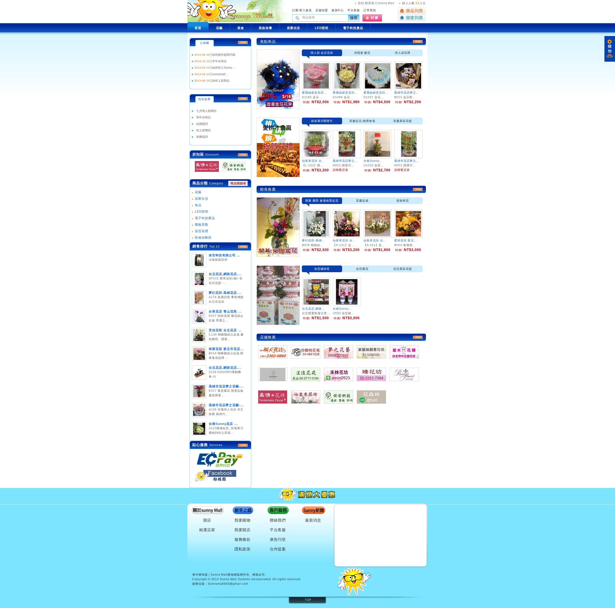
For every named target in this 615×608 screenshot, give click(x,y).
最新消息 (313, 520)
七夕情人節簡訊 (206, 111)
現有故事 (204, 99)
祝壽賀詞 (202, 136)
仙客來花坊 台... (344, 240)
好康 (374, 18)
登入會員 (305, 10)
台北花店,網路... (313, 308)
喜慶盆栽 (362, 200)
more (243, 246)
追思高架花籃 (402, 269)
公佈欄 (204, 43)
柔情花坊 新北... (405, 240)
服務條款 (242, 539)
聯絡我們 (278, 520)
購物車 (609, 49)
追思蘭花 (362, 269)
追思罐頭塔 (322, 269)
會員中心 (338, 10)
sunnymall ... (220, 74)
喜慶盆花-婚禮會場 (362, 121)
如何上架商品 (220, 80)
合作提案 (278, 549)
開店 (207, 520)
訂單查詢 (369, 10)
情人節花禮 (403, 52)
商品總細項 (238, 183)
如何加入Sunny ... (223, 67)
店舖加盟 (321, 10)
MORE (243, 154)
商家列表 (412, 17)
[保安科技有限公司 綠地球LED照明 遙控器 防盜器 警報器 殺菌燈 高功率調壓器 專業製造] (232, 172)
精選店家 (207, 530)
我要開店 (242, 530)
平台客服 (353, 10)
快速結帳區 (203, 237)
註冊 (295, 10)
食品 (198, 205)
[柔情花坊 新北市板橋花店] (205, 172)
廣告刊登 (278, 539)
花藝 (198, 192)
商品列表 (412, 10)
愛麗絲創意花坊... (314, 92)
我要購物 (242, 520)
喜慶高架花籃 (402, 121)
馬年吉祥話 (203, 117)
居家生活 (201, 198)
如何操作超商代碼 (223, 54)
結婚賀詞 (202, 124)
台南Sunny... (342, 308)
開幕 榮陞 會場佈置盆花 (321, 200)
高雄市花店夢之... (406, 92)
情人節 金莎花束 (322, 52)
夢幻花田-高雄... (313, 240)
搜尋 (354, 18)
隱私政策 (242, 549)
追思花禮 (201, 231)
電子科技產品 (205, 218)
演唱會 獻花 (362, 52)
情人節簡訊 (203, 130)
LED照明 (201, 211)
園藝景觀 (201, 224)
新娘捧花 (402, 200)
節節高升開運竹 (322, 121)
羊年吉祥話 (219, 61)
